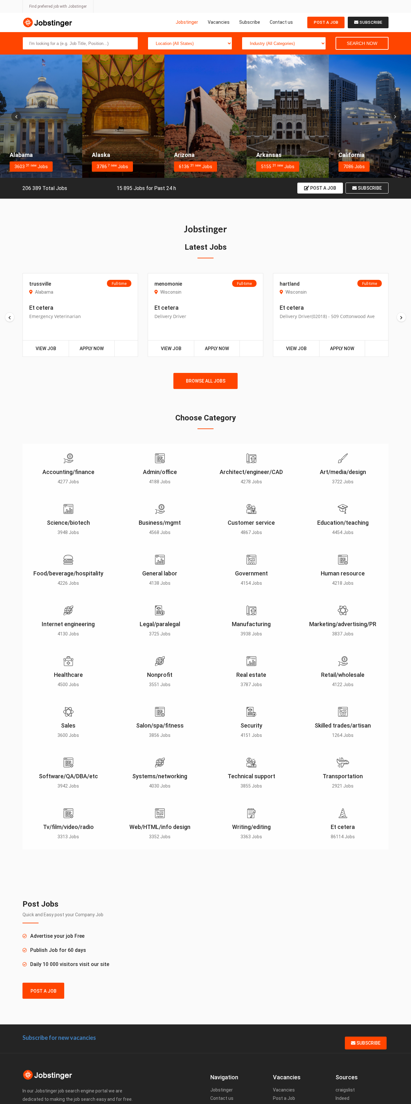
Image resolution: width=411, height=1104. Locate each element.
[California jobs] (288, 116)
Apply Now (92, 348)
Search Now (362, 43)
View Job (46, 348)
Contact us (281, 22)
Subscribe (249, 22)
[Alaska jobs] (41, 116)
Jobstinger (187, 22)
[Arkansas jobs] (205, 116)
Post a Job (326, 22)
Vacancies (219, 22)
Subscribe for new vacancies (59, 1037)
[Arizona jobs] (123, 116)
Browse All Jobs (205, 381)
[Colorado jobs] (370, 116)
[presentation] (16, 116)
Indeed (342, 1098)
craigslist (345, 1089)
